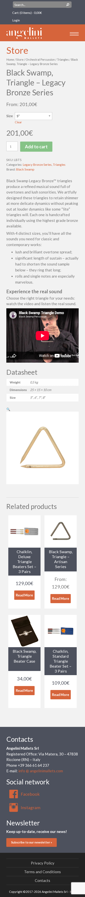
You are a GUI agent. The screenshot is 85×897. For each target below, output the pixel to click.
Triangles (63, 59)
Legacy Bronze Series (37, 164)
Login (16, 20)
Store (17, 50)
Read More (24, 595)
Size (9, 116)
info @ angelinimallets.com (40, 771)
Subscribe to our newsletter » (31, 842)
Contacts (19, 739)
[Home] (24, 32)
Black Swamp (25, 169)
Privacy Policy (42, 863)
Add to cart (36, 146)
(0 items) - (31, 12)
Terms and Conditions (42, 871)
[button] (8, 409)
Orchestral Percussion (40, 59)
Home (10, 59)
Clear (18, 122)
